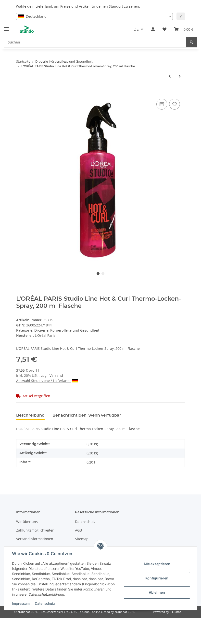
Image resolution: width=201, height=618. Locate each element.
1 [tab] (98, 273)
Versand (56, 375)
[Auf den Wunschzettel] (174, 104)
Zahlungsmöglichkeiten (35, 530)
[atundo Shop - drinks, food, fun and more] (27, 29)
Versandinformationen (34, 538)
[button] (153, 29)
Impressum (21, 603)
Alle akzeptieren (156, 564)
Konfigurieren (156, 578)
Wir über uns (27, 521)
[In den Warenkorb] (20, 92)
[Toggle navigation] (6, 27)
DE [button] (136, 29)
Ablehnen (157, 592)
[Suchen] (191, 42)
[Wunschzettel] (164, 29)
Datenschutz (85, 521)
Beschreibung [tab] (30, 415)
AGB (78, 530)
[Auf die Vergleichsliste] (161, 104)
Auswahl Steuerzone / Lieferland (43, 380)
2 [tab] (102, 273)
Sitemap (81, 538)
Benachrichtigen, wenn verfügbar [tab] (86, 415)
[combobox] (94, 16)
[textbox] (94, 16)
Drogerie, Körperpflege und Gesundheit (66, 330)
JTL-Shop (175, 612)
